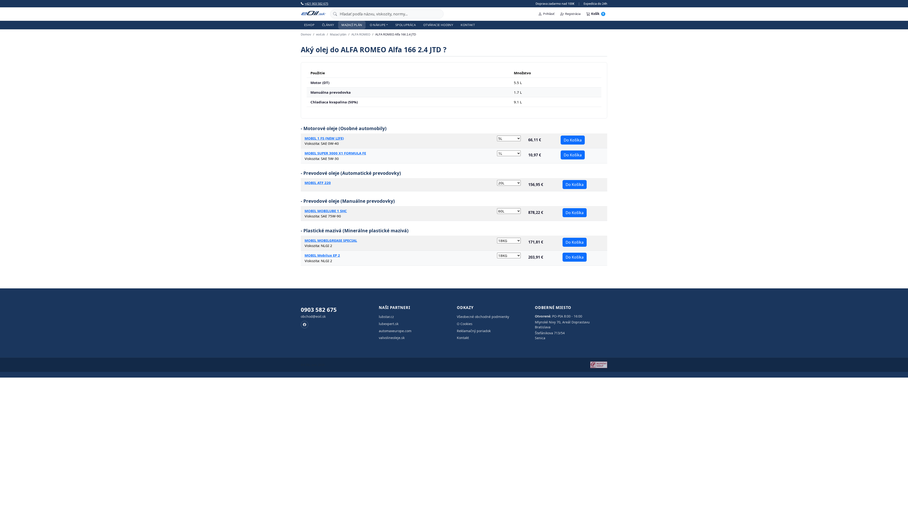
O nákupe (378, 25)
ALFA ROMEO (360, 34)
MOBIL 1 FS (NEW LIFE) (324, 138)
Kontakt (468, 25)
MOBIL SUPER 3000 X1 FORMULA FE (335, 153)
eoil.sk (320, 34)
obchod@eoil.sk (313, 316)
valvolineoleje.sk (392, 337)
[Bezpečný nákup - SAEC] (598, 364)
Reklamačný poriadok (474, 331)
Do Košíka (573, 140)
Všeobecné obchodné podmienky (483, 316)
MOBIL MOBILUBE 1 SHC (326, 210)
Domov (306, 34)
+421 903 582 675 (316, 3)
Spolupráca (405, 25)
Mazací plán (351, 25)
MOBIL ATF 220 (318, 182)
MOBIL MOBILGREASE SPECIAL (331, 240)
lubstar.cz (386, 316)
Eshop (309, 25)
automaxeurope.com (395, 331)
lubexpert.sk (388, 324)
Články (328, 25)
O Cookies (464, 324)
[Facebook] (304, 324)
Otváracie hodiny (438, 25)
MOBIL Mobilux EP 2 (322, 255)
